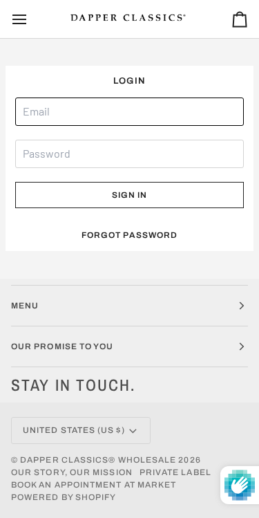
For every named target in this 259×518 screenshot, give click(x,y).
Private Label (175, 472)
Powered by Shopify (63, 497)
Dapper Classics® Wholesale (98, 460)
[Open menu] (31, 19)
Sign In (130, 195)
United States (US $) (74, 430)
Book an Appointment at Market (93, 485)
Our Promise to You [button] (62, 346)
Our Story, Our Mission (72, 472)
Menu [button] (25, 306)
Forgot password (129, 235)
